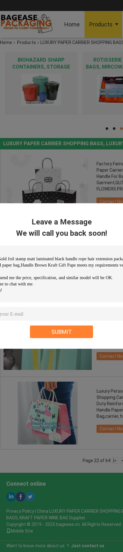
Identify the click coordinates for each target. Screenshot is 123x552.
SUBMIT (61, 331)
